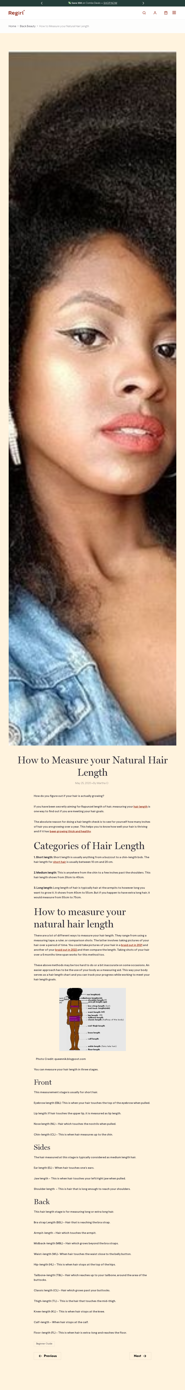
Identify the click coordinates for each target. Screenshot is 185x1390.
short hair (59, 862)
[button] (144, 12)
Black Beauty (28, 26)
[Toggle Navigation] (174, 12)
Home (12, 26)
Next (137, 1355)
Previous (50, 1355)
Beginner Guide (44, 1344)
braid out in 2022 (66, 950)
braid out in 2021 (131, 945)
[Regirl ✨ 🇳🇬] (17, 13)
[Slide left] (42, 3)
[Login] (155, 12)
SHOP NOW (116, 3)
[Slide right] (143, 3)
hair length (141, 806)
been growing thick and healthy (70, 831)
